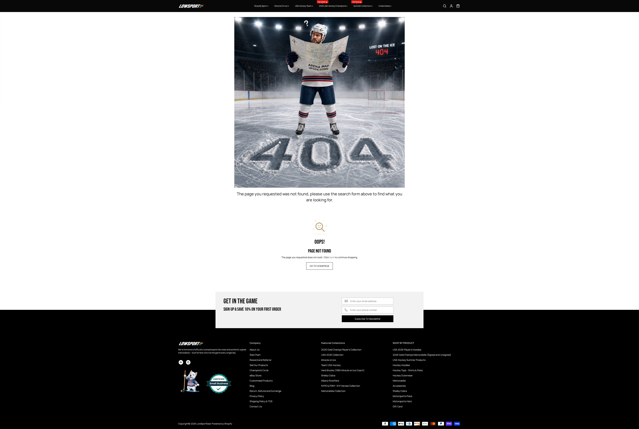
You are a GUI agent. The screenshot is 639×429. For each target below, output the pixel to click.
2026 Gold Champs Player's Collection (341, 349)
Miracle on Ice (328, 360)
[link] (212, 344)
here (331, 257)
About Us (254, 349)
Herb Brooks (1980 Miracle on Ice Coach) (342, 370)
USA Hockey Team (303, 5)
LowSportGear (204, 423)
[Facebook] (181, 362)
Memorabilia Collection (333, 390)
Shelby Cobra (328, 375)
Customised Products (261, 380)
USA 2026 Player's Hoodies (407, 349)
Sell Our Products (259, 365)
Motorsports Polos (402, 396)
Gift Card (397, 406)
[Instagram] (188, 362)
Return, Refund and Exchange (265, 390)
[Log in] (451, 6)
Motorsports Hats (402, 401)
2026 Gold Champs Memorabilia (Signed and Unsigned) (422, 354)
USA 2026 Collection (332, 354)
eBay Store (255, 375)
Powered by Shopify (222, 423)
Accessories (399, 385)
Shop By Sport (260, 5)
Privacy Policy (257, 396)
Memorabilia (399, 380)
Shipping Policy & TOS (261, 401)
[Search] (445, 6)
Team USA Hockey (331, 365)
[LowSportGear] (191, 6)
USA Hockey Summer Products (409, 360)
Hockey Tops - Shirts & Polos (408, 370)
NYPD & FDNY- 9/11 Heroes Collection (340, 385)
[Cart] (458, 6)
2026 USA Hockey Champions (332, 4)
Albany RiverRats (330, 380)
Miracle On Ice (281, 5)
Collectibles (384, 5)
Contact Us (256, 406)
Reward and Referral (260, 360)
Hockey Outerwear (403, 375)
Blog (252, 385)
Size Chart (255, 354)
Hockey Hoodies (401, 365)
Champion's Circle (259, 370)
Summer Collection (361, 4)
